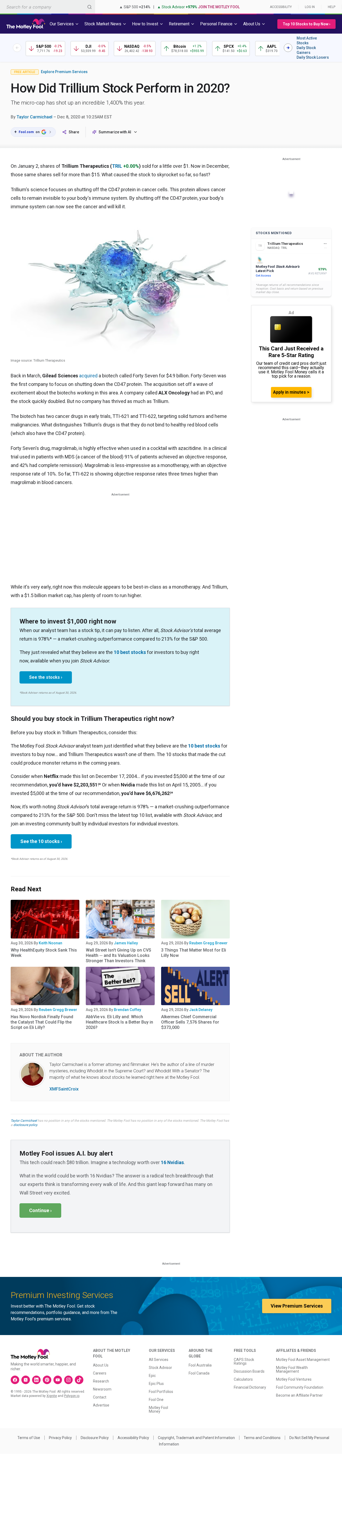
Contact (99, 1397)
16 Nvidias (172, 1162)
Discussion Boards (249, 1371)
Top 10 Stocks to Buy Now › (306, 24)
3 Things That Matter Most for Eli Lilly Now (193, 953)
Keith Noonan (50, 943)
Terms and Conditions (262, 1438)
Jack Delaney (200, 1010)
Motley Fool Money (158, 1409)
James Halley (126, 943)
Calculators (243, 1379)
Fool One (156, 1399)
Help (331, 7)
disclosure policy (25, 1125)
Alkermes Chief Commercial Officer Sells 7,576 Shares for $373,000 (190, 1022)
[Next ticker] (288, 47)
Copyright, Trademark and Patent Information (196, 1438)
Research (101, 1381)
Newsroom (102, 1389)
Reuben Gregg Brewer (208, 943)
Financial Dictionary (250, 1387)
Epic (152, 1375)
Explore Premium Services (64, 72)
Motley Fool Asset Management (303, 1359)
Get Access (263, 275)
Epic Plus (156, 1383)
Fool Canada (199, 1373)
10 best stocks (130, 652)
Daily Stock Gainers (306, 50)
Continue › (40, 1210)
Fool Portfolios (161, 1391)
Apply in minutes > (291, 392)
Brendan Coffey (127, 1010)
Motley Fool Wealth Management (292, 1369)
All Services (158, 1359)
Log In (310, 7)
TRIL (117, 166)
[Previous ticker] (17, 47)
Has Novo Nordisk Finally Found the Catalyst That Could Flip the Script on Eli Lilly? (42, 1022)
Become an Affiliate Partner (299, 1395)
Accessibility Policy (133, 1438)
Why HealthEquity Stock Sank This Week (44, 953)
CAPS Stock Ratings (244, 1361)
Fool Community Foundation (299, 1387)
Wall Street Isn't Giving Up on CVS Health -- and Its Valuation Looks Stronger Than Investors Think (118, 955)
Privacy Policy (60, 1438)
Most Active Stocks (307, 40)
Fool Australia (200, 1365)
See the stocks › (45, 677)
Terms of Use (28, 1438)
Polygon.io (71, 1396)
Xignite (51, 1396)
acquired (88, 375)
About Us (100, 1365)
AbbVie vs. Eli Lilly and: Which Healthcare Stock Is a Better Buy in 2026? (119, 1022)
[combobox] (47, 7)
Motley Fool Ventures (294, 1379)
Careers (99, 1373)
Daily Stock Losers (313, 57)
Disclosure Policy (95, 1438)
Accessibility (281, 7)
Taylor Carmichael (34, 116)
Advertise (101, 1405)
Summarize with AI (115, 132)
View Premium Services (297, 1306)
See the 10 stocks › (41, 841)
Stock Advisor (160, 1367)
